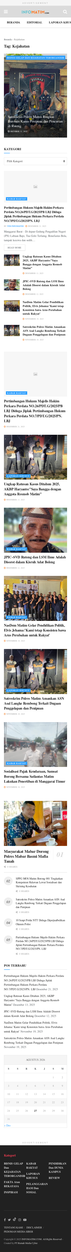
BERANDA (13, 22)
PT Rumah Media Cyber (26, 1243)
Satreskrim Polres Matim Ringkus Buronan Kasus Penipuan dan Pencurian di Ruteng (35, 121)
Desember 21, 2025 (36, 226)
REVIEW (54, 1178)
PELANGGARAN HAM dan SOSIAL (37, 1188)
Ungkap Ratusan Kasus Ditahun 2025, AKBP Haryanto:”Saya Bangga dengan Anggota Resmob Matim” (42, 262)
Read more (14, 247)
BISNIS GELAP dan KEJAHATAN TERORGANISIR (35, 57)
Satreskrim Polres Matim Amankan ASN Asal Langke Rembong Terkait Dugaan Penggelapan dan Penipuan (44, 330)
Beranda (8, 39)
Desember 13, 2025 (33, 273)
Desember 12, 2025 (33, 294)
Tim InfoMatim (15, 226)
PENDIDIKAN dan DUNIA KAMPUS (57, 1167)
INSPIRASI (11, 1192)
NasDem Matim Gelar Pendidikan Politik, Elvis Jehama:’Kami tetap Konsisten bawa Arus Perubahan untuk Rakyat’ (43, 308)
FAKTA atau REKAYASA (12, 1184)
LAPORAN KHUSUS (18, 475)
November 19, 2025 (34, 318)
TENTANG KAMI (13, 1227)
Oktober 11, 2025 (18, 131)
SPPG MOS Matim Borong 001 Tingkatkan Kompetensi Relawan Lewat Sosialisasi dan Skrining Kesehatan (39, 882)
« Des (7, 1125)
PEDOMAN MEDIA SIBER (18, 1231)
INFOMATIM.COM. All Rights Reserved (42, 1239)
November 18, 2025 (15, 787)
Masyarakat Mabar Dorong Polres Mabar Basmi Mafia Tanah (26, 856)
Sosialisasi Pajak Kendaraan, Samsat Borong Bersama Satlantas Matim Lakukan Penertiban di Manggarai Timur (34, 776)
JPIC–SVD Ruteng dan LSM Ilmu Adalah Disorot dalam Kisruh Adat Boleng (44, 285)
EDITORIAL (34, 22)
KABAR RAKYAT (16, 198)
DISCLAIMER (34, 1227)
